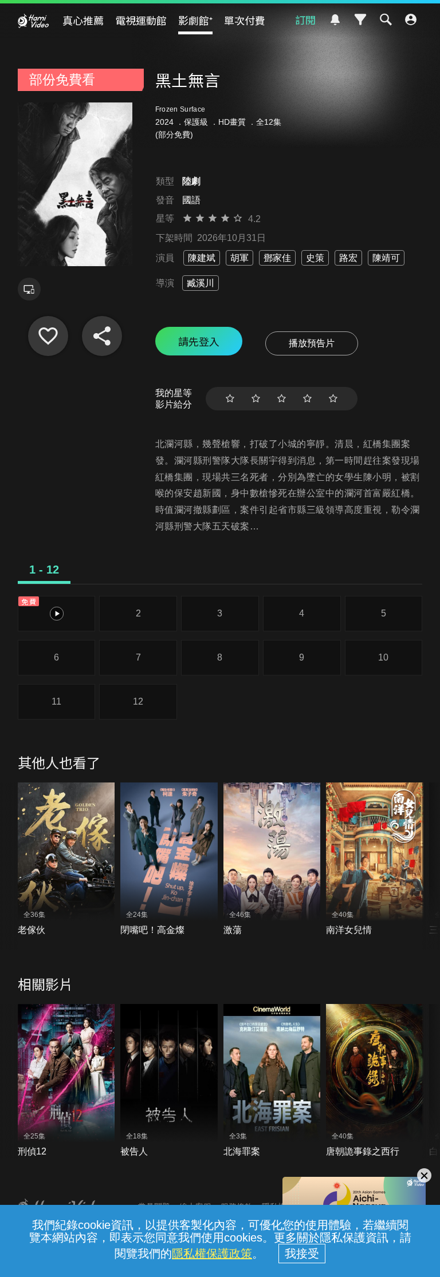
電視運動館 (141, 20)
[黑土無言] (48, 336)
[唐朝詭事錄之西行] (374, 1081)
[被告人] (169, 1081)
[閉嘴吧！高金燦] (169, 859)
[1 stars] (230, 398)
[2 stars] (256, 398)
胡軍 (239, 258)
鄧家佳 (277, 258)
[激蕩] (272, 859)
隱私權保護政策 (212, 1253)
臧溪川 (200, 283)
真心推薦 (83, 20)
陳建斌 (201, 258)
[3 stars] (281, 398)
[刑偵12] (66, 1081)
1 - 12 (44, 569)
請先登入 (198, 341)
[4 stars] (307, 398)
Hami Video (33, 20)
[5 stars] (333, 398)
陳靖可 (386, 258)
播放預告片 (312, 343)
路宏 (348, 258)
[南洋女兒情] (374, 859)
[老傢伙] (66, 859)
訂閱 (305, 19)
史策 (315, 258)
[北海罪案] (272, 1081)
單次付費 (244, 20)
